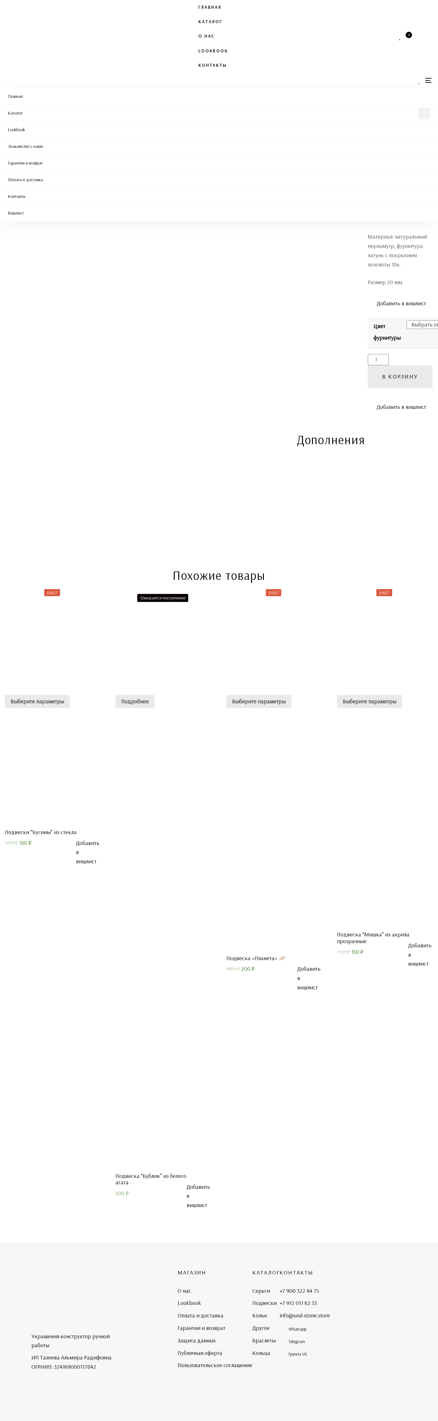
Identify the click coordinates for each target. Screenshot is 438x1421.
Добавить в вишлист (400, 303)
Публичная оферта (200, 1353)
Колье (259, 1315)
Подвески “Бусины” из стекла (41, 832)
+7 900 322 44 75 (299, 1290)
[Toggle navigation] (428, 80)
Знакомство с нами (25, 146)
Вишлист (16, 213)
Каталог (210, 21)
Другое (261, 1328)
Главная (210, 7)
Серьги (261, 1290)
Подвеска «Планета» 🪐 (256, 958)
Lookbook (213, 51)
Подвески (264, 1303)
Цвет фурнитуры (387, 331)
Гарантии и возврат (25, 163)
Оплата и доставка (25, 179)
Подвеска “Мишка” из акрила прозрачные (373, 938)
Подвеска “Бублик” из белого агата (150, 1179)
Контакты (212, 65)
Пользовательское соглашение (215, 1365)
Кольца (261, 1353)
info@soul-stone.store (305, 1315)
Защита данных (197, 1340)
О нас (206, 36)
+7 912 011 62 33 (298, 1303)
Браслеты (264, 1340)
